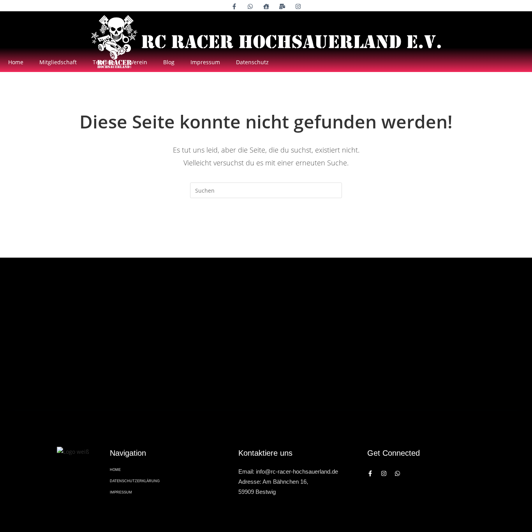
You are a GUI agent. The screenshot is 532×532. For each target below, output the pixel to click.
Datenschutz (252, 62)
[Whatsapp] (397, 473)
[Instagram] (384, 473)
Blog (168, 62)
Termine (104, 62)
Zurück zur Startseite (266, 229)
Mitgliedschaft (58, 62)
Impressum (205, 62)
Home (15, 62)
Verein (138, 62)
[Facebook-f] (370, 473)
